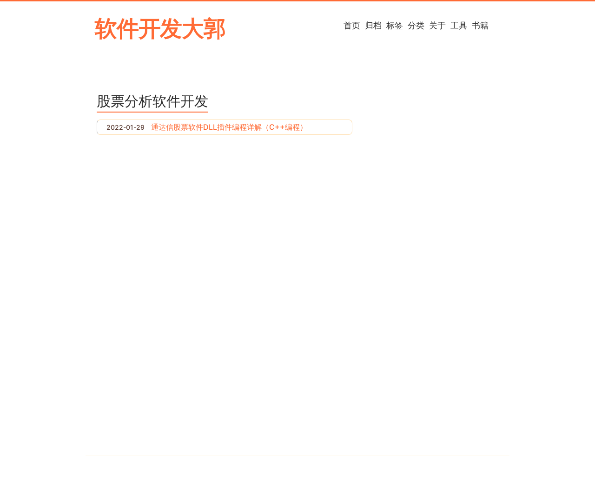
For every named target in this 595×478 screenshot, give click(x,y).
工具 (458, 25)
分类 (416, 25)
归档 (373, 25)
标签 (394, 25)
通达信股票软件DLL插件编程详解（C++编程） (229, 127)
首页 (352, 25)
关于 (437, 25)
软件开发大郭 (160, 28)
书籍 (480, 25)
